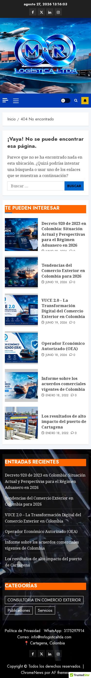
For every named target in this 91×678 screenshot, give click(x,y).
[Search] (76, 100)
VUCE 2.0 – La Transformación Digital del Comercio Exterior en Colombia (63, 308)
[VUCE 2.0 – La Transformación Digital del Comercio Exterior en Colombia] (21, 310)
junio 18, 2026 (56, 355)
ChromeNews (32, 672)
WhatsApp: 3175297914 (64, 631)
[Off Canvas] (5, 100)
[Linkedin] (49, 11)
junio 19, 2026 (56, 282)
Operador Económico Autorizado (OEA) (63, 346)
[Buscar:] (36, 186)
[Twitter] (41, 11)
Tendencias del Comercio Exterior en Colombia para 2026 (63, 271)
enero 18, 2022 (57, 396)
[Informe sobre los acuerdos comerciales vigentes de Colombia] (21, 385)
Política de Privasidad (22, 631)
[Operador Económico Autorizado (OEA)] (21, 347)
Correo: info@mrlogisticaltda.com (44, 637)
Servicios (45, 610)
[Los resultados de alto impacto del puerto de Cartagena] (21, 423)
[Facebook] (32, 11)
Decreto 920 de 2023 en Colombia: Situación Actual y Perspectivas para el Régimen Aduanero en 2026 (63, 234)
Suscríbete (85, 100)
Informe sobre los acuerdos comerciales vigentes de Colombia (63, 384)
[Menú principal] (16, 100)
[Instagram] (58, 11)
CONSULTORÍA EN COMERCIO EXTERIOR (44, 600)
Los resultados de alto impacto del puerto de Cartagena (63, 421)
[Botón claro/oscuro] (65, 100)
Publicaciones (19, 610)
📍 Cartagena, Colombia (44, 643)
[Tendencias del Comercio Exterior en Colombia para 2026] (21, 272)
